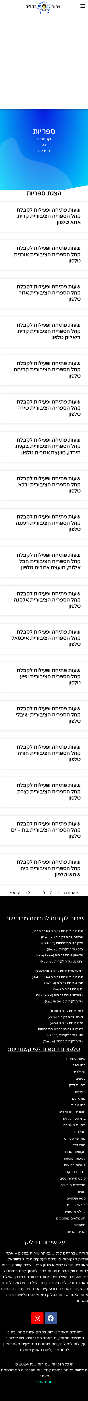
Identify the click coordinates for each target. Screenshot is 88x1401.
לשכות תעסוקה (74, 1158)
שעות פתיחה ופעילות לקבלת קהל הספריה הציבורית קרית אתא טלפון (49, 216)
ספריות (80, 1092)
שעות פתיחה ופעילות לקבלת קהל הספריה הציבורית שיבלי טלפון (48, 715)
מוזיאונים (79, 1098)
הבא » (15, 893)
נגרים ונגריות (76, 1232)
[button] (83, 6)
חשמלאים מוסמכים (71, 1218)
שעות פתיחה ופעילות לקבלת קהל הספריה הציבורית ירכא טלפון (49, 484)
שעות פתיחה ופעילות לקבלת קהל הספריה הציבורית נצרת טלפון (49, 791)
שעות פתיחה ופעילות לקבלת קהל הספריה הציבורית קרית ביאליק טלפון (49, 331)
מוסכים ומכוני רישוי (71, 1112)
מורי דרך (79, 1145)
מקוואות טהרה (75, 1152)
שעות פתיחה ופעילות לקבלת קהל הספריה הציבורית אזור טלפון (49, 293)
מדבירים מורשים (73, 1185)
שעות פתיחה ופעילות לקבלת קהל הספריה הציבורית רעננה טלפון (48, 523)
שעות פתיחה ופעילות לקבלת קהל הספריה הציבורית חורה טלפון (49, 753)
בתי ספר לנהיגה (74, 1118)
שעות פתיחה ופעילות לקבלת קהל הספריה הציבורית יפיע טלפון (49, 676)
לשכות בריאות (75, 1165)
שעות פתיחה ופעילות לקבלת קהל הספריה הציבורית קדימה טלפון (47, 369)
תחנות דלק (77, 1085)
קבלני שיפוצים (75, 1212)
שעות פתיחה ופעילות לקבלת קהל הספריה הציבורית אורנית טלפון (47, 254)
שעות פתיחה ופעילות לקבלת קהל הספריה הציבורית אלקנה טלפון (47, 600)
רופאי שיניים (76, 1205)
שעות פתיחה (76, 1058)
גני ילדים (79, 1072)
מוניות (81, 1192)
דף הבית (44, 139)
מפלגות (80, 1132)
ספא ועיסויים (76, 1198)
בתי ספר (79, 1065)
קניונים (81, 1078)
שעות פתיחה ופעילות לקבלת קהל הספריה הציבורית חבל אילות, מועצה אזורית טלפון (49, 561)
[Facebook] (51, 1318)
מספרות (79, 1225)
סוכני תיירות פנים (73, 1178)
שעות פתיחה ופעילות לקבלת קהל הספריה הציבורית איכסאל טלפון (46, 638)
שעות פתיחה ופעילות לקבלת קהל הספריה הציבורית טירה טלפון (49, 408)
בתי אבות (78, 1105)
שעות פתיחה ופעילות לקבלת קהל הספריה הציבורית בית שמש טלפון (49, 868)
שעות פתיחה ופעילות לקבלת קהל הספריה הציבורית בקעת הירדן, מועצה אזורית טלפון (48, 446)
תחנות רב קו (76, 1172)
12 (27, 893)
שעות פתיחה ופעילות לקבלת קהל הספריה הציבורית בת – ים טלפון (46, 830)
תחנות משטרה (74, 1125)
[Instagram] (37, 1318)
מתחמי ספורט (75, 1138)
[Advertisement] (44, 61)
